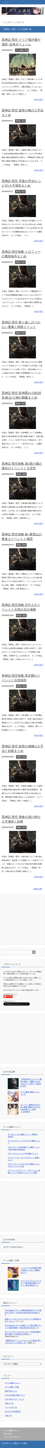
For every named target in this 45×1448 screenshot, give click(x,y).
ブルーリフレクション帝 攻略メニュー (23, 1153)
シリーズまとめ (11, 1407)
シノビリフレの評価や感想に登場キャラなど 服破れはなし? (30, 1270)
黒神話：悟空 (20, 121)
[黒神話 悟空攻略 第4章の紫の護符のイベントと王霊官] (22, 498)
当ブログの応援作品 (13, 1411)
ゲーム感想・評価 (22, 50)
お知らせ (8, 1415)
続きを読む (39, 99)
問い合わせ (8, 1433)
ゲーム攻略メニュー (13, 1383)
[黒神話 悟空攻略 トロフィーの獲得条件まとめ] (22, 286)
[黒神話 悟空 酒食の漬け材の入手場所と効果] (22, 851)
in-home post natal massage (27, 1313)
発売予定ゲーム (11, 1391)
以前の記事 (37, 889)
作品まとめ (9, 1403)
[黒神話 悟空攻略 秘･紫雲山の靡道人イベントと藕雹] (22, 568)
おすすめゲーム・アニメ (14, 1399)
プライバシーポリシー (12, 1437)
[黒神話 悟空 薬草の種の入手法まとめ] (22, 144)
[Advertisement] (22, 919)
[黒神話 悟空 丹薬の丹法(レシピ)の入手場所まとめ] (22, 215)
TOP (14, 22)
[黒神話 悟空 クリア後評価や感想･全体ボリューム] (22, 74)
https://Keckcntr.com (27, 1328)
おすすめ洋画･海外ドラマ (15, 1395)
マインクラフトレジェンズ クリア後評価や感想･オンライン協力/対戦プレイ (30, 1283)
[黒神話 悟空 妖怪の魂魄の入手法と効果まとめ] (22, 780)
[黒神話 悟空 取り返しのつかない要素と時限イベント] (22, 356)
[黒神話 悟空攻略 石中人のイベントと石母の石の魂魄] (22, 639)
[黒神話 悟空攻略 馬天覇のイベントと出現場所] (22, 710)
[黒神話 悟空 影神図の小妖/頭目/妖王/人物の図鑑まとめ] (22, 427)
